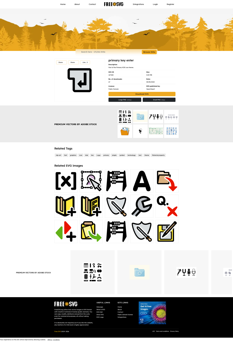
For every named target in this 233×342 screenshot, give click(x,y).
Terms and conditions (162, 331)
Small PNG (159, 100)
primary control (137, 215)
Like (85, 62)
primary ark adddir (164, 190)
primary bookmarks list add (91, 214)
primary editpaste (88, 240)
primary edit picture (89, 190)
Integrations (138, 4)
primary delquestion (165, 215)
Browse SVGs (149, 52)
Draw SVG (100, 314)
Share (61, 62)
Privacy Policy (174, 331)
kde (86, 155)
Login (155, 4)
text (140, 155)
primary (106, 155)
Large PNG (125, 100)
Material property (158, 155)
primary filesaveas (164, 240)
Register (170, 4)
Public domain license (125, 314)
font (65, 155)
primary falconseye (139, 240)
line (92, 155)
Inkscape (99, 307)
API (153, 331)
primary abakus (112, 190)
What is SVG (100, 309)
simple (114, 155)
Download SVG (142, 94)
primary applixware (139, 190)
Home (63, 4)
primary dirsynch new (63, 240)
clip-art (58, 155)
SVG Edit (99, 312)
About (77, 4)
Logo (98, 155)
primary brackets (62, 190)
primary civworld (113, 215)
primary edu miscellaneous (116, 240)
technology (132, 155)
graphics (73, 155)
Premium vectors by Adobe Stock (75, 124)
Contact (92, 4)
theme (147, 155)
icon (80, 155)
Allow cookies (54, 340)
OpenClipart (150, 89)
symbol (122, 155)
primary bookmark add (64, 215)
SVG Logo (100, 317)
